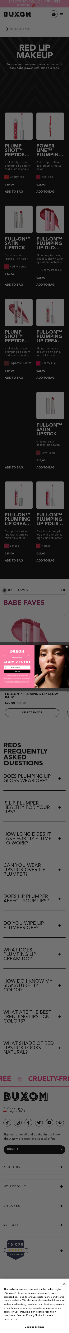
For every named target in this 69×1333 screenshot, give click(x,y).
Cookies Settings (34, 1327)
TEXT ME (17, 671)
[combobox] (6, 667)
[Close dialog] (67, 647)
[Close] (64, 1284)
